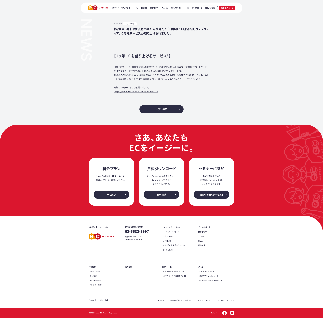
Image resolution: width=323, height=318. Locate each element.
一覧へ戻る (161, 109)
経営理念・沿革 (95, 280)
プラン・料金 (202, 227)
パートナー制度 (96, 285)
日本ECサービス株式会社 (98, 300)
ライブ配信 (167, 241)
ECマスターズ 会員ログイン (173, 276)
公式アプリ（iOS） (205, 271)
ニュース (201, 236)
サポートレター (168, 236)
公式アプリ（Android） (207, 276)
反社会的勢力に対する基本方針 (180, 300)
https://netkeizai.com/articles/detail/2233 (136, 91)
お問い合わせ (210, 8)
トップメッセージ (96, 271)
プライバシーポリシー (204, 300)
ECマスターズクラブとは (171, 227)
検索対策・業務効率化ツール (174, 245)
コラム (200, 241)
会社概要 (93, 276)
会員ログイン (226, 8)
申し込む (111, 194)
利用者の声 (202, 231)
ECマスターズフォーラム (172, 231)
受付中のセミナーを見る (212, 194)
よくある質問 (167, 249)
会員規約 (161, 300)
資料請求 (161, 194)
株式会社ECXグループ (225, 300)
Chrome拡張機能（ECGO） (209, 280)
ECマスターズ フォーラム (172, 271)
